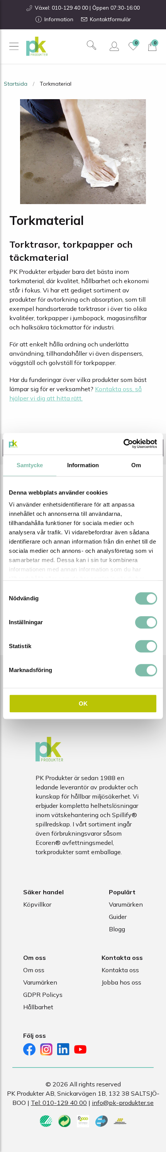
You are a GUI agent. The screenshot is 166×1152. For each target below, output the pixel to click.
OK (83, 703)
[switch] (146, 622)
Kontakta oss (120, 970)
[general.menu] (13, 46)
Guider (118, 917)
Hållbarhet (38, 1007)
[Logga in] (114, 46)
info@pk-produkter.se (123, 1102)
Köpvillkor (37, 904)
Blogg (117, 929)
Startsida (15, 83)
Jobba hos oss (121, 982)
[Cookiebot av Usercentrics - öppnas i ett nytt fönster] (123, 444)
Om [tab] (136, 465)
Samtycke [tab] (30, 465)
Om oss (33, 970)
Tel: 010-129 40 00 (59, 1102)
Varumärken (126, 904)
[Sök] (91, 45)
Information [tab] (83, 465)
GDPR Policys (43, 994)
